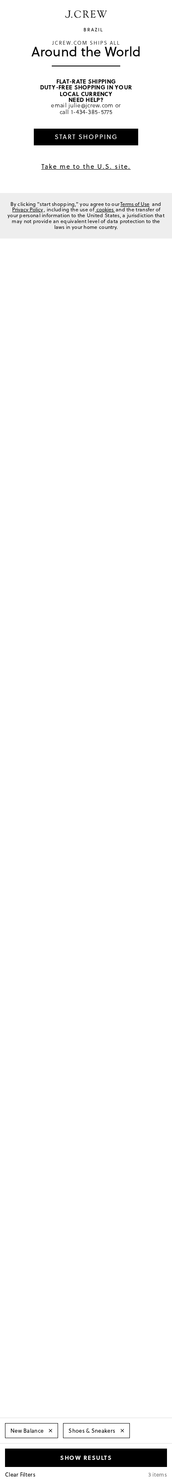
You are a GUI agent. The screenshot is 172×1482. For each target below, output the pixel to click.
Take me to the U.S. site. (86, 166)
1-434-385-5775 (91, 111)
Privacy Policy (27, 209)
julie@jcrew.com (91, 105)
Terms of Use (134, 204)
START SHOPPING (86, 136)
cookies (105, 209)
